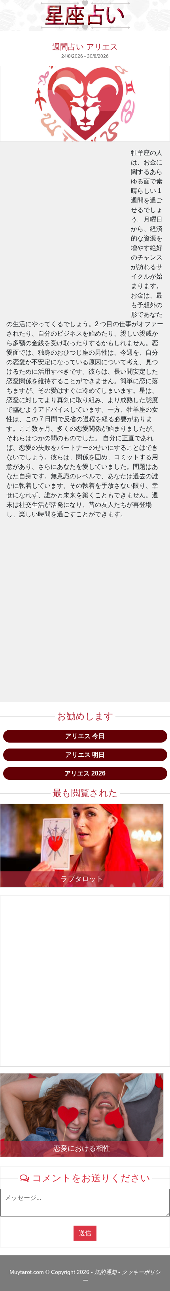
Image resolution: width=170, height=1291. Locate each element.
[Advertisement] (85, 233)
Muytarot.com (26, 1272)
